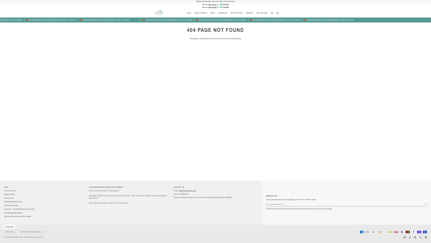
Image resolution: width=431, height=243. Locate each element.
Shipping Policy (9, 194)
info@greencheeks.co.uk (187, 191)
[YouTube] (426, 237)
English (9, 232)
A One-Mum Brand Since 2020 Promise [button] (106, 187)
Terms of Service (322, 209)
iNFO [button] (6, 187)
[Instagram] (421, 237)
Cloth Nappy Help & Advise (13, 213)
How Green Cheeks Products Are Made (17, 216)
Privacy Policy (308, 209)
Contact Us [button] (179, 187)
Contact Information (11, 205)
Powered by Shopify (34, 237)
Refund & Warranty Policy (13, 202)
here (223, 38)
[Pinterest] (415, 237)
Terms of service (10, 191)
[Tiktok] (410, 237)
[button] (189, 13)
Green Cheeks (13, 237)
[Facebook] (405, 237)
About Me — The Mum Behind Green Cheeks (19, 209)
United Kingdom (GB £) (30, 232)
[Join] (425, 204)
